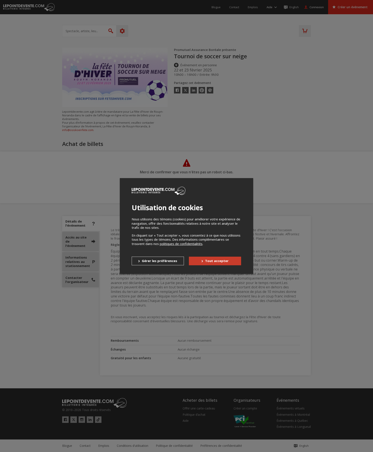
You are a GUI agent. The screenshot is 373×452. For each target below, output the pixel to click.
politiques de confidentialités (181, 244)
